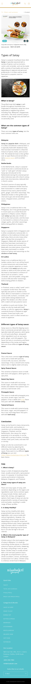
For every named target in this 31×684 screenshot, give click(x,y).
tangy (23, 399)
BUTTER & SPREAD (9, 619)
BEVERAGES (7, 622)
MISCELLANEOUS (8, 630)
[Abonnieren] (25, 674)
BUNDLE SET (7, 615)
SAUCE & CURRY (8, 607)
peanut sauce (10, 158)
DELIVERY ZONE (8, 634)
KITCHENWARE (7, 626)
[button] (2, 4)
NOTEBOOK (7, 642)
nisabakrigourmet (13, 681)
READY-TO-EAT (7, 611)
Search (5, 585)
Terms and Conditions (10, 589)
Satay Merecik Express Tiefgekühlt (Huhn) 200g (13, 44)
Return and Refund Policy (11, 596)
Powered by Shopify (21, 681)
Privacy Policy (7, 592)
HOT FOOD (6, 638)
